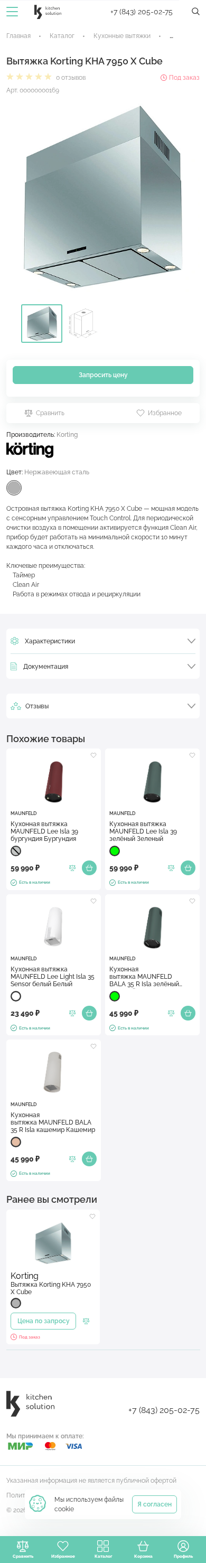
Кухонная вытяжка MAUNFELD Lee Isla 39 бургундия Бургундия (44, 831)
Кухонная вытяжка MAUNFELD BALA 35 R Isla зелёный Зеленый (144, 977)
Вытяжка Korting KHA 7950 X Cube (51, 1288)
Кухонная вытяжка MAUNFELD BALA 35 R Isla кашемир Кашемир (53, 1122)
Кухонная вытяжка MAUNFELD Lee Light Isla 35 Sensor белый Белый (53, 977)
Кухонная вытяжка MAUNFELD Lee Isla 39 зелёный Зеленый (143, 831)
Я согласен (154, 1504)
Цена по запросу (43, 1321)
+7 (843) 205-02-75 (141, 11)
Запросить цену (103, 375)
